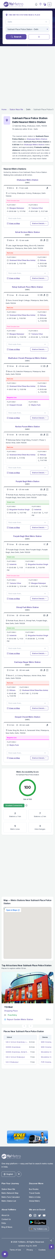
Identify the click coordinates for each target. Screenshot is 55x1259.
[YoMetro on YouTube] (44, 1215)
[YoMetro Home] (13, 4)
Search (17, 36)
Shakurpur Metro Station (37, 139)
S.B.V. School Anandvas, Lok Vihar (17, 1042)
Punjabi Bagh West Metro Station (27, 536)
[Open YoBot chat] (5, 1254)
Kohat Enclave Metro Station (27, 232)
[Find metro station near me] (40, 4)
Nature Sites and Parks (14, 1011)
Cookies (42, 1250)
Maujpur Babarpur (16, 208)
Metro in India (34, 1197)
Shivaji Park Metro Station (27, 607)
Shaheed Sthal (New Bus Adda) (22, 260)
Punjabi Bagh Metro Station (27, 481)
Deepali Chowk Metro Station (27, 717)
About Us (5, 1215)
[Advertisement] (27, 77)
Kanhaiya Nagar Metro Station (27, 662)
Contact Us (6, 1219)
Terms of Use (15, 1250)
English (10, 1174)
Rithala (43, 260)
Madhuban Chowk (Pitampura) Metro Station (27, 358)
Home (4, 109)
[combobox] (27, 29)
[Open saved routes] (51, 1246)
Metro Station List (9, 1201)
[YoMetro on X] (39, 1215)
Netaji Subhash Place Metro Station (27, 287)
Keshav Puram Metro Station (27, 426)
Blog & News (7, 1227)
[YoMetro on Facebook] (30, 1215)
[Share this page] (50, 1240)
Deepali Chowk (15, 405)
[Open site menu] (49, 4)
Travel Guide (34, 1193)
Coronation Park (12, 1007)
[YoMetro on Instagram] (35, 1215)
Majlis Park (36, 405)
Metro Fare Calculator (11, 1197)
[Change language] (44, 4)
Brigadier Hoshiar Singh (19, 509)
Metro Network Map (10, 1193)
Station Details (38, 223)
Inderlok (37, 509)
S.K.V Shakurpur (12, 1062)
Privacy (30, 1250)
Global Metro (34, 1201)
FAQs (4, 1223)
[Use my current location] (39, 36)
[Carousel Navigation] (27, 1026)
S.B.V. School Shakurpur (15, 1057)
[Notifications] (36, 4)
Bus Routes (33, 1189)
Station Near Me (16, 109)
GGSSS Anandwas (13, 1047)
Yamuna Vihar (37, 208)
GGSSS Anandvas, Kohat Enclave (17, 1052)
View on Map (14, 223)
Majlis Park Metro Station (18, 1019)
